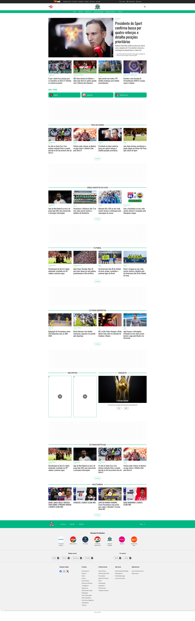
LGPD (99, 581)
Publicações (101, 583)
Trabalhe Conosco (103, 590)
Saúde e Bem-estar (87, 590)
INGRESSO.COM (67, 1)
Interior (127, 558)
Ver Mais (97, 158)
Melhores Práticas (103, 578)
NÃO (126, 408)
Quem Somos (102, 571)
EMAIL (139, 1)
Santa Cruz (88, 11)
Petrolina (88, 558)
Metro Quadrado (86, 598)
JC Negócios (85, 585)
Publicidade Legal (120, 576)
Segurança (85, 588)
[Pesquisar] (145, 7)
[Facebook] (60, 571)
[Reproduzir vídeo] (60, 396)
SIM (119, 408)
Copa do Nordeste (98, 11)
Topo (141, 524)
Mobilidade (85, 593)
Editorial (81, 524)
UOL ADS (98, 1)
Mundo (84, 578)
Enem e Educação (87, 595)
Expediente (101, 585)
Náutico (80, 11)
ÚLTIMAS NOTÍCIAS (97, 444)
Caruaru (65, 558)
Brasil (83, 576)
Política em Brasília (87, 583)
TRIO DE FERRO (97, 125)
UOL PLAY (92, 1)
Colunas (63, 524)
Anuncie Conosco (120, 578)
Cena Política (85, 581)
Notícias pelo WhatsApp (121, 571)
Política (84, 573)
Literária (84, 605)
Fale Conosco (102, 588)
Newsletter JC (119, 573)
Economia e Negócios (88, 600)
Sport (74, 11)
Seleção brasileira (111, 11)
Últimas (120, 11)
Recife (55, 558)
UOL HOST (74, 1)
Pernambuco (85, 571)
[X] (67, 571)
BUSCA (123, 1)
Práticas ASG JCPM (103, 573)
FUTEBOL (98, 248)
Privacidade (101, 576)
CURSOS (86, 1)
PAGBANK (80, 1)
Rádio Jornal (135, 573)
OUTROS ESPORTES (97, 310)
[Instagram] (64, 571)
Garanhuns (77, 558)
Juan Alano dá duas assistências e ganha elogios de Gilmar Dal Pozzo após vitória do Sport (130, 54)
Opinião (72, 524)
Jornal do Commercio (138, 571)
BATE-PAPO (132, 1)
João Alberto (85, 603)
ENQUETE (122, 373)
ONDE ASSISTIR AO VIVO (97, 187)
